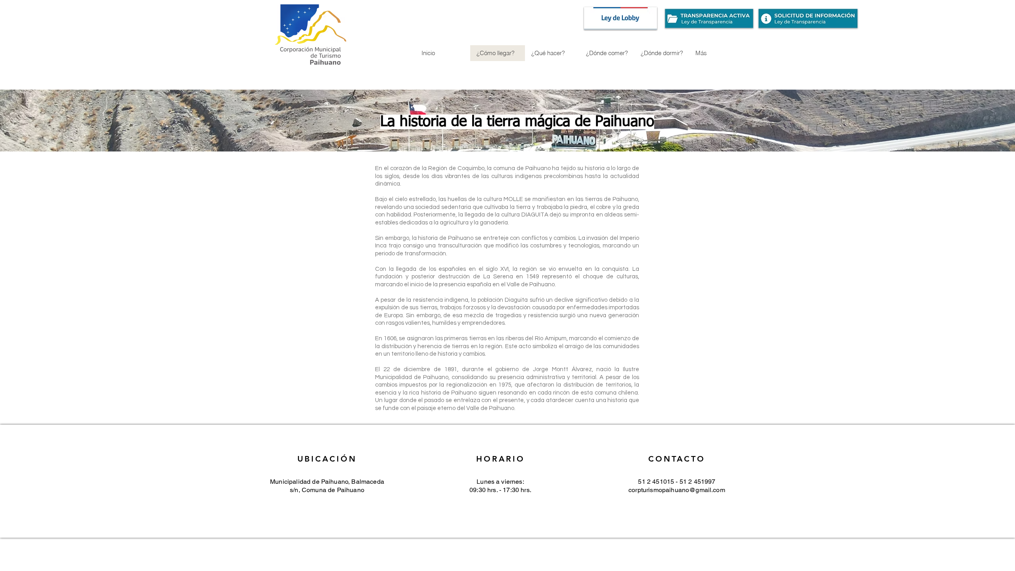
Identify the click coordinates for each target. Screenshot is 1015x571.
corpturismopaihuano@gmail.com (676, 490)
